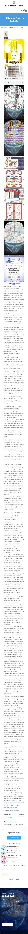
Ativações (11, 810)
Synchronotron (14, 5)
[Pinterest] (10, 883)
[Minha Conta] (21, 10)
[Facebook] (7, 883)
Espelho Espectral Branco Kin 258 (14, 855)
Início (2, 27)
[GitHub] (14, 883)
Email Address (4, 869)
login (15, 824)
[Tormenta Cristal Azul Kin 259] (3, 847)
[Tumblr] (18, 883)
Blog (6, 27)
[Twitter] (3, 883)
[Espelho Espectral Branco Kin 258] (3, 856)
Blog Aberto (16, 810)
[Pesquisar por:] (14, 829)
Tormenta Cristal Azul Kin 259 (13, 846)
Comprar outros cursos (14, 837)
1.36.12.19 (12, 301)
